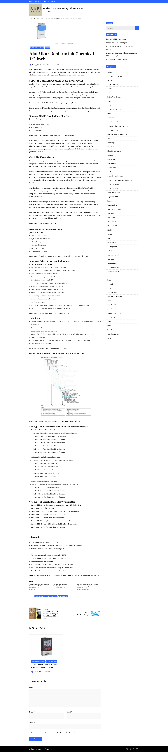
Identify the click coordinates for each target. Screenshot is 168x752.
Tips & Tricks (112, 317)
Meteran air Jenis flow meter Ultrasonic (45, 552)
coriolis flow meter (40, 596)
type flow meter (113, 334)
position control (113, 255)
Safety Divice (112, 292)
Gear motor (111, 168)
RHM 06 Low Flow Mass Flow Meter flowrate (49, 449)
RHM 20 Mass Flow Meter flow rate (46, 470)
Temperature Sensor (114, 313)
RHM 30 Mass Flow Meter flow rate (46, 473)
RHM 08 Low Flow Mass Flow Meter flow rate (49, 452)
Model (109, 230)
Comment (33, 687)
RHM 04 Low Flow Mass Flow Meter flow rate (49, 446)
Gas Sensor (111, 159)
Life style (110, 213)
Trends (109, 330)
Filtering (110, 143)
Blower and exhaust (114, 109)
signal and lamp (113, 305)
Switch (109, 309)
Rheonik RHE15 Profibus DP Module (43, 508)
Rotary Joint (111, 288)
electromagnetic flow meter (117, 134)
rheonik (47, 47)
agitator (110, 72)
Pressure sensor (113, 267)
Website (32, 722)
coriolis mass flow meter (37, 47)
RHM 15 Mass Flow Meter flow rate (46, 467)
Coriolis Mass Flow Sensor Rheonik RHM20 (52, 348)
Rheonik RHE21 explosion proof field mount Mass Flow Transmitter (55, 511)
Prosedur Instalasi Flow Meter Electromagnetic (47, 549)
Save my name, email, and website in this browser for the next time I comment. (59, 733)
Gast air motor (112, 163)
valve (109, 338)
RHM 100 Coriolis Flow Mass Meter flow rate (49, 494)
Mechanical (111, 222)
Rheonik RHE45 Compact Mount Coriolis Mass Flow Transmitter (54, 524)
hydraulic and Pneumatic (116, 176)
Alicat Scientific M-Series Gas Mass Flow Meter (44, 666)
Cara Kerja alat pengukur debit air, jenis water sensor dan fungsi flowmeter (87, 585)
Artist (109, 89)
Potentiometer (112, 259)
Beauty (109, 101)
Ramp (109, 280)
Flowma (110, 155)
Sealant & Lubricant (114, 297)
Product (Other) (113, 272)
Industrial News (113, 184)
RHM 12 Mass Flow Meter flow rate (46, 463)
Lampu (109, 201)
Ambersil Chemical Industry (48, 223)
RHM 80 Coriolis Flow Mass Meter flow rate (49, 491)
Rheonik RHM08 (62, 596)
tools (109, 326)
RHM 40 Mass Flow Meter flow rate (46, 476)
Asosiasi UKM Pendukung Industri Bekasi (62, 8)
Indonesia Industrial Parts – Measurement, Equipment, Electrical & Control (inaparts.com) (68, 575)
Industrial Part (112, 188)
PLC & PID (111, 251)
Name (32, 712)
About (37, 1)
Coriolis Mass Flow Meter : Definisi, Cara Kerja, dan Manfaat (59, 421)
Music (109, 238)
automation (111, 93)
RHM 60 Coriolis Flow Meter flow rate (47, 488)
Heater (109, 172)
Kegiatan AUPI (112, 197)
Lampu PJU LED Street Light (116, 39)
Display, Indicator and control (118, 126)
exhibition (111, 138)
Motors (110, 234)
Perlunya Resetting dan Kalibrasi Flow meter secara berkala (52, 564)
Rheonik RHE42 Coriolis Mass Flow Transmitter (48, 527)
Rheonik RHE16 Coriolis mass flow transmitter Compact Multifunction (56, 505)
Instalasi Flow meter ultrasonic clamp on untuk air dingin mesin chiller (56, 545)
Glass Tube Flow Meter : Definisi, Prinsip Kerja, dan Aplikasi (59, 103)
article (109, 80)
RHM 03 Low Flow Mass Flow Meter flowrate (49, 443)
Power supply (112, 263)
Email (69, 712)
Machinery (111, 217)
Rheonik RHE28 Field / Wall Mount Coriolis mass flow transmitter (54, 521)
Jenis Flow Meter (113, 193)
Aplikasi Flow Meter (114, 76)
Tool (109, 321)
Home (31, 1)
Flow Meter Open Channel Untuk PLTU (44, 542)
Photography (112, 247)
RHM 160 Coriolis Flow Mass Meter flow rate (49, 497)
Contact (44, 1)
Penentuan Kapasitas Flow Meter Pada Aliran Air (48, 571)
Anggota (52, 1)
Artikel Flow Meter (114, 84)
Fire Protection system (115, 147)
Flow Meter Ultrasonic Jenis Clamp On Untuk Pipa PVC (50, 558)
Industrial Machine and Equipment (119, 180)
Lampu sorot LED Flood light (116, 43)
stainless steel (60, 202)
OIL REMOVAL (112, 242)
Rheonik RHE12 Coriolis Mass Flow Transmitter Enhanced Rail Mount (63, 256)
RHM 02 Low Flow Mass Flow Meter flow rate (49, 439)
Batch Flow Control (114, 97)
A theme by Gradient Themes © (40, 749)
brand (109, 113)
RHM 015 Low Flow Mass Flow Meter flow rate (50, 436)
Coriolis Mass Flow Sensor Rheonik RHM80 (53, 313)
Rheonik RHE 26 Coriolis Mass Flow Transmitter (48, 514)
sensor (109, 301)
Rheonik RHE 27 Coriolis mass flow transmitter (47, 518)
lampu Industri (112, 205)
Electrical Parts (112, 130)
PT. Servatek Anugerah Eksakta (117, 59)
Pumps (109, 276)
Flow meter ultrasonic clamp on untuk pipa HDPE (48, 555)
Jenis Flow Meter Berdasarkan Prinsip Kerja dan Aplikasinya (52, 568)
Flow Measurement (51, 596)
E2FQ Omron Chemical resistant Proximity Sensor (56, 135)
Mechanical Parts (113, 226)
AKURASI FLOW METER (60, 584)
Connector (111, 118)
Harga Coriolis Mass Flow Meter (42, 561)
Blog (109, 105)
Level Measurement (114, 209)
